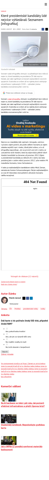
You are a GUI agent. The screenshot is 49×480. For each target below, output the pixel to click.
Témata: (4, 309)
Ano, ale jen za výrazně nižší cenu (18, 336)
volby (43, 309)
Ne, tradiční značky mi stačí (16, 342)
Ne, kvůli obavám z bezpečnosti (18, 347)
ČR (10, 309)
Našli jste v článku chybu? (9, 284)
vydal (10, 99)
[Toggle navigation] (46, 4)
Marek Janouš (6, 29)
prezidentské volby (30, 309)
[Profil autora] (4, 300)
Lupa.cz (3, 11)
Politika (17, 309)
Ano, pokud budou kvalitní (15, 331)
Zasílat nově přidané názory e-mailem (13, 282)
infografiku (16, 99)
